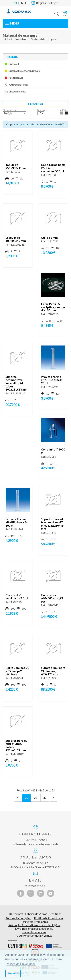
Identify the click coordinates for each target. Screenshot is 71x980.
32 (35, 797)
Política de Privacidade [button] (21, 964)
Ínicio (6, 39)
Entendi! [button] (13, 973)
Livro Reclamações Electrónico (34, 928)
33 (44, 797)
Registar (41, 3)
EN (21, 3)
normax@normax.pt (36, 885)
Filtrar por (35, 103)
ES (26, 3)
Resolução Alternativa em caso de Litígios (34, 925)
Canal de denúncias (34, 932)
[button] (56, 11)
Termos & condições (18, 918)
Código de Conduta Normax (34, 935)
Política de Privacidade (48, 918)
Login (54, 3)
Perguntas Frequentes (34, 921)
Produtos (20, 39)
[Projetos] (35, 944)
